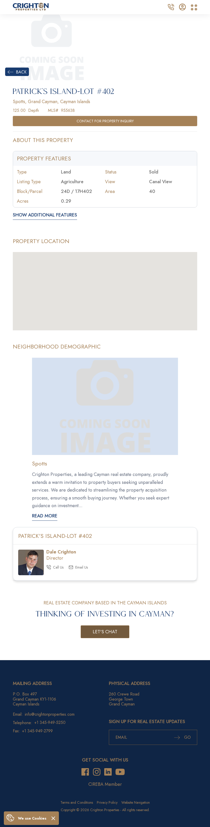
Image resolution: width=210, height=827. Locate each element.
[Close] (53, 818)
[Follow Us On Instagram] (96, 772)
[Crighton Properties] (31, 9)
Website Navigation (135, 802)
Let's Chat (105, 631)
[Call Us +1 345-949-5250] (170, 6)
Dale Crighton (61, 552)
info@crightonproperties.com (50, 714)
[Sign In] (182, 6)
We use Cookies (32, 818)
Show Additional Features (45, 215)
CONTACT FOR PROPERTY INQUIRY (105, 121)
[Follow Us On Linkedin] (108, 772)
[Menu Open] (194, 7)
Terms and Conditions (76, 802)
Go (187, 737)
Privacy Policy (107, 802)
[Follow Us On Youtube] (120, 772)
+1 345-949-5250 (50, 722)
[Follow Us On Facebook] (85, 772)
